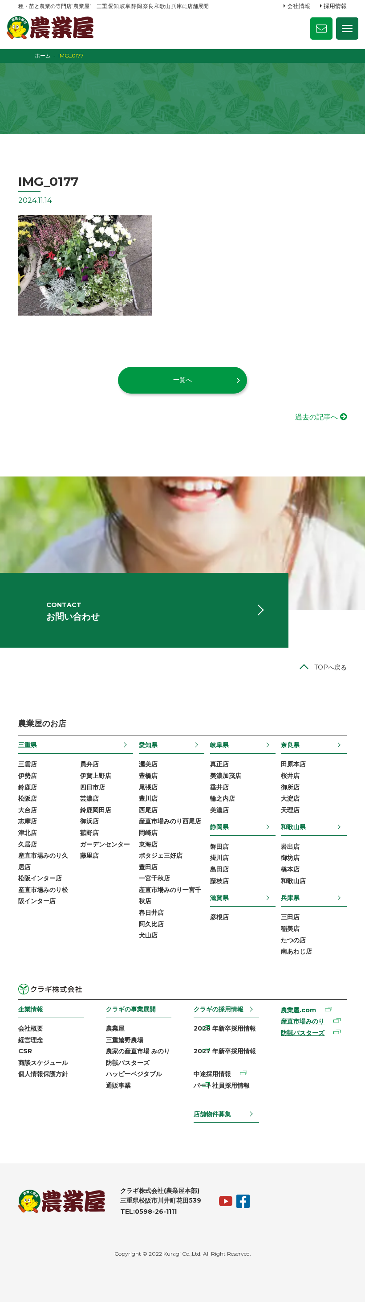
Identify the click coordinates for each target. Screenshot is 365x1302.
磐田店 (219, 846)
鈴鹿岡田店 (95, 810)
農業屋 (115, 1028)
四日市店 (92, 787)
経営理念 (30, 1040)
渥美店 (148, 764)
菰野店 (89, 833)
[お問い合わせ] (321, 28)
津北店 (27, 833)
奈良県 (290, 745)
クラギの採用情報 (218, 1009)
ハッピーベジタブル (134, 1074)
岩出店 (290, 846)
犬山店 (148, 935)
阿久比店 (151, 924)
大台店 (27, 810)
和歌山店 (293, 881)
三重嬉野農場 (124, 1040)
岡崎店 (148, 833)
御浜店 (89, 821)
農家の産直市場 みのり (138, 1051)
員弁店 (89, 764)
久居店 (27, 844)
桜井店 (290, 776)
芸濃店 (89, 798)
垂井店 (219, 787)
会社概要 (30, 1028)
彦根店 (219, 917)
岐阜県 (219, 745)
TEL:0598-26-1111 (148, 1212)
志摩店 (27, 821)
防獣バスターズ (128, 1063)
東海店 (148, 844)
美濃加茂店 (225, 776)
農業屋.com (298, 1010)
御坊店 (290, 858)
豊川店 (148, 798)
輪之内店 (222, 798)
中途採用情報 (212, 1074)
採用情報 (335, 5)
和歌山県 (293, 827)
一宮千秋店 (154, 878)
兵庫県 (290, 898)
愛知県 (148, 745)
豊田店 (148, 867)
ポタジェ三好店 (160, 855)
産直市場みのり (302, 1021)
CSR (25, 1051)
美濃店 (219, 810)
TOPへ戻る (330, 667)
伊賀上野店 (95, 776)
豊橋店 (148, 776)
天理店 (290, 810)
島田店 (219, 869)
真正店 (219, 764)
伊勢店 (27, 776)
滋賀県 (219, 898)
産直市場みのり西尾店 (170, 821)
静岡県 (219, 827)
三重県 (27, 745)
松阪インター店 (40, 878)
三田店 (290, 917)
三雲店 (27, 764)
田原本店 (293, 764)
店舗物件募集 (212, 1114)
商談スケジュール (43, 1063)
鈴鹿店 (27, 787)
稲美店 (290, 928)
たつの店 (293, 940)
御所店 (290, 787)
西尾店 (148, 810)
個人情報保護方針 (43, 1074)
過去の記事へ (316, 417)
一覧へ (182, 380)
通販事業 (118, 1085)
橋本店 (290, 869)
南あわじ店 (296, 951)
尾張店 (148, 787)
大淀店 (290, 798)
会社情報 (298, 5)
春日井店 (151, 912)
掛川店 (219, 858)
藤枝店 (219, 881)
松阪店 (27, 798)
